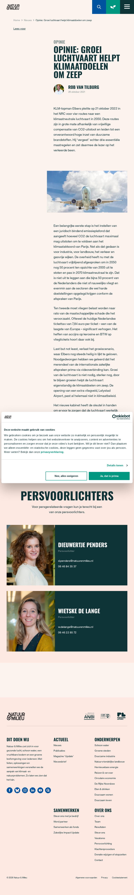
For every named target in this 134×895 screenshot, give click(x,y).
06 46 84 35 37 (67, 566)
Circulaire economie (105, 778)
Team (97, 821)
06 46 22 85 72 (67, 632)
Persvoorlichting (103, 843)
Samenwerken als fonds (66, 826)
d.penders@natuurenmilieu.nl (75, 560)
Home (16, 20)
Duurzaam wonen (104, 794)
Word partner (61, 821)
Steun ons (100, 832)
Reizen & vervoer (104, 772)
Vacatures (100, 838)
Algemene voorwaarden (86, 877)
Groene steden (103, 750)
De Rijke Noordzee (105, 783)
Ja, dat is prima (109, 475)
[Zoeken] (99, 7)
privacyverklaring (52, 451)
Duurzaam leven (103, 800)
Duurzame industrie (105, 756)
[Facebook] (10, 792)
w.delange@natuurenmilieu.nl (75, 627)
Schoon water (102, 745)
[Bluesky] (17, 792)
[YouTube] (40, 792)
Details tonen (115, 465)
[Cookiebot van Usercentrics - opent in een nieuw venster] (114, 417)
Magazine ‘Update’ (64, 756)
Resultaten (100, 826)
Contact (99, 859)
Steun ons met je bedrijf (66, 815)
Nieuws (28, 20)
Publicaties (59, 750)
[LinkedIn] (33, 792)
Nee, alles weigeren (66, 475)
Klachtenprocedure (105, 849)
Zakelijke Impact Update (66, 832)
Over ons (99, 815)
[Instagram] (25, 792)
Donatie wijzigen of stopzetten (110, 854)
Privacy (104, 877)
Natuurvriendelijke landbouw (110, 761)
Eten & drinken (102, 789)
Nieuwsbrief (60, 761)
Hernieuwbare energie (106, 767)
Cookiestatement (119, 877)
